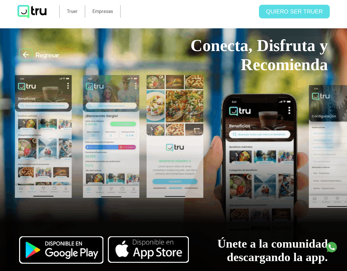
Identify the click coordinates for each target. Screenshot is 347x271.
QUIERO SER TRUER (294, 11)
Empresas (102, 11)
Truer (72, 11)
